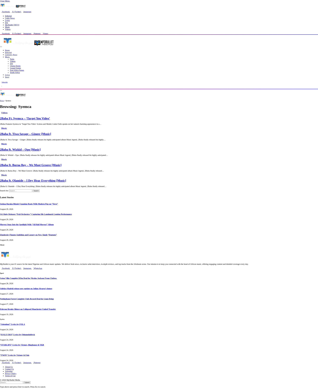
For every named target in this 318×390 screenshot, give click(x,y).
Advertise (9, 371)
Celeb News (10, 18)
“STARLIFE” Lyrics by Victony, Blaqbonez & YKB (22, 345)
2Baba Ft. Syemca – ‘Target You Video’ (25, 118)
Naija (12, 59)
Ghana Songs (15, 66)
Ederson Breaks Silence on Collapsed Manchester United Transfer (28, 309)
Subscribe (5, 82)
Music (7, 27)
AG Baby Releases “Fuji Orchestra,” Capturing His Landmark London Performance (36, 214)
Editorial (8, 16)
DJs (6, 23)
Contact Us (9, 369)
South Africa (15, 72)
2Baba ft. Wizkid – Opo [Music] (20, 149)
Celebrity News (11, 55)
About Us (9, 367)
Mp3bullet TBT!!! (12, 25)
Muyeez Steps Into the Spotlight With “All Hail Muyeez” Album (27, 224)
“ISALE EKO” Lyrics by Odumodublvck (17, 335)
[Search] (0, 88)
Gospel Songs (15, 68)
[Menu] (1, 46)
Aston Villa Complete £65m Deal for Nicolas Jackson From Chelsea (28, 278)
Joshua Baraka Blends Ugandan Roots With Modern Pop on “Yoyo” (29, 204)
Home (7, 50)
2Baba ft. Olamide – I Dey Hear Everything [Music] (33, 180)
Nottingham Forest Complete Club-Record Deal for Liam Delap (27, 299)
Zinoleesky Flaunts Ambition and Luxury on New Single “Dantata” (28, 235)
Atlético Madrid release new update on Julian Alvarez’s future (26, 289)
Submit (27, 382)
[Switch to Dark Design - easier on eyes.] (1, 85)
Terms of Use (10, 376)
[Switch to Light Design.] (2, 85)
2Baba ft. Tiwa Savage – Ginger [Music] (25, 134)
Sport (7, 77)
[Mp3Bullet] (28, 46)
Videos (7, 29)
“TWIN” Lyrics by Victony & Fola (14, 355)
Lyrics (7, 20)
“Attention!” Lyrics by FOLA (12, 324)
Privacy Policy (10, 374)
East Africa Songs (17, 70)
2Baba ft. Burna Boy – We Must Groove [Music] (30, 165)
